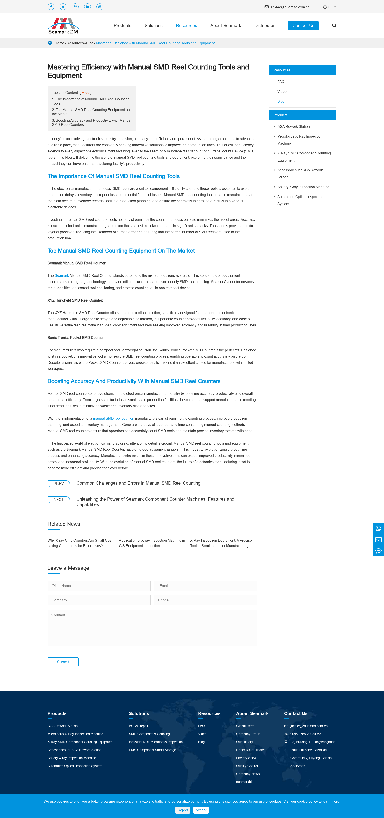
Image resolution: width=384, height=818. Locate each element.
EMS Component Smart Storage (152, 750)
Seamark (62, 275)
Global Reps (245, 726)
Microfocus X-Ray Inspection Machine (299, 139)
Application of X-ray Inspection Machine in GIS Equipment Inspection (152, 543)
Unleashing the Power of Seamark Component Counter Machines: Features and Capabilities (155, 501)
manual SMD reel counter (113, 418)
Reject (183, 810)
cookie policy (307, 801)
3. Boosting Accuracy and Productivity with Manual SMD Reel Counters (91, 122)
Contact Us (303, 25)
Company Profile (248, 734)
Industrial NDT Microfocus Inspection (156, 742)
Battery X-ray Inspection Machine (303, 187)
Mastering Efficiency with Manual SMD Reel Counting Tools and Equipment (155, 43)
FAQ (280, 82)
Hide (85, 93)
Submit (63, 662)
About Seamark (225, 25)
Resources (186, 25)
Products (122, 25)
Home (59, 43)
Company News (248, 774)
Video (282, 91)
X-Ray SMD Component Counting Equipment (304, 156)
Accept (201, 810)
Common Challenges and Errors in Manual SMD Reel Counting (138, 483)
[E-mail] (378, 539)
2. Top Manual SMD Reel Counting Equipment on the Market (91, 112)
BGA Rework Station (293, 126)
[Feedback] (378, 550)
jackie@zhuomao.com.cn (287, 6)
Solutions (154, 25)
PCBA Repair (138, 726)
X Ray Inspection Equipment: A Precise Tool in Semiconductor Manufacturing (221, 543)
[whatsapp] (378, 528)
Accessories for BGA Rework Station (300, 173)
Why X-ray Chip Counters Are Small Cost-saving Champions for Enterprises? (80, 543)
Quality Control (247, 766)
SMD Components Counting (149, 734)
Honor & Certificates (251, 750)
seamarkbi (244, 782)
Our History (244, 742)
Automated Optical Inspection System (300, 200)
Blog (90, 43)
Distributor (264, 25)
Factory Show (246, 758)
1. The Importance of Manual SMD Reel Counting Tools (91, 101)
